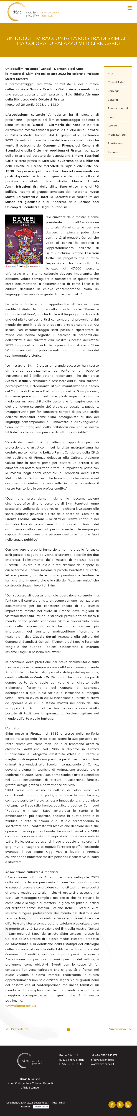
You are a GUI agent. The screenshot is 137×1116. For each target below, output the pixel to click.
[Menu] (130, 8)
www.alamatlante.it (20, 1006)
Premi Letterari (117, 134)
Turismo (113, 152)
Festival (113, 126)
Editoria (113, 99)
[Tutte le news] (68, 1029)
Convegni (114, 91)
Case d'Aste (116, 82)
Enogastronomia (118, 108)
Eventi (112, 117)
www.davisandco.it (102, 1064)
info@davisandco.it (102, 1059)
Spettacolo (115, 143)
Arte (110, 73)
